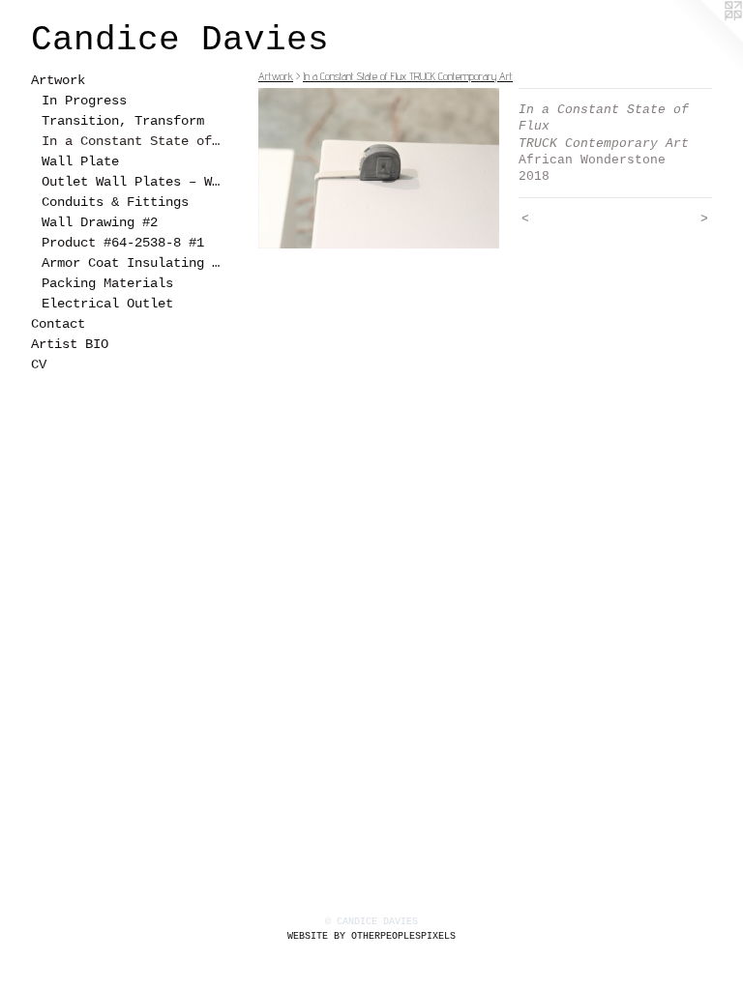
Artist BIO (69, 344)
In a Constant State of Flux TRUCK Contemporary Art (408, 76)
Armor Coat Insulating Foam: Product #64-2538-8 (133, 263)
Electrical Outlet (107, 303)
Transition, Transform (123, 121)
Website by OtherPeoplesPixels (371, 936)
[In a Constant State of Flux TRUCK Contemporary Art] (378, 168)
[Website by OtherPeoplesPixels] (704, 38)
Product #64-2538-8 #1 (123, 242)
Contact (58, 324)
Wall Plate (80, 161)
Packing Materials (107, 283)
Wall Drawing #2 (100, 222)
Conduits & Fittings (115, 202)
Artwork (58, 80)
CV (38, 364)
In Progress (84, 100)
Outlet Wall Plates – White (133, 181)
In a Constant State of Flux (133, 141)
